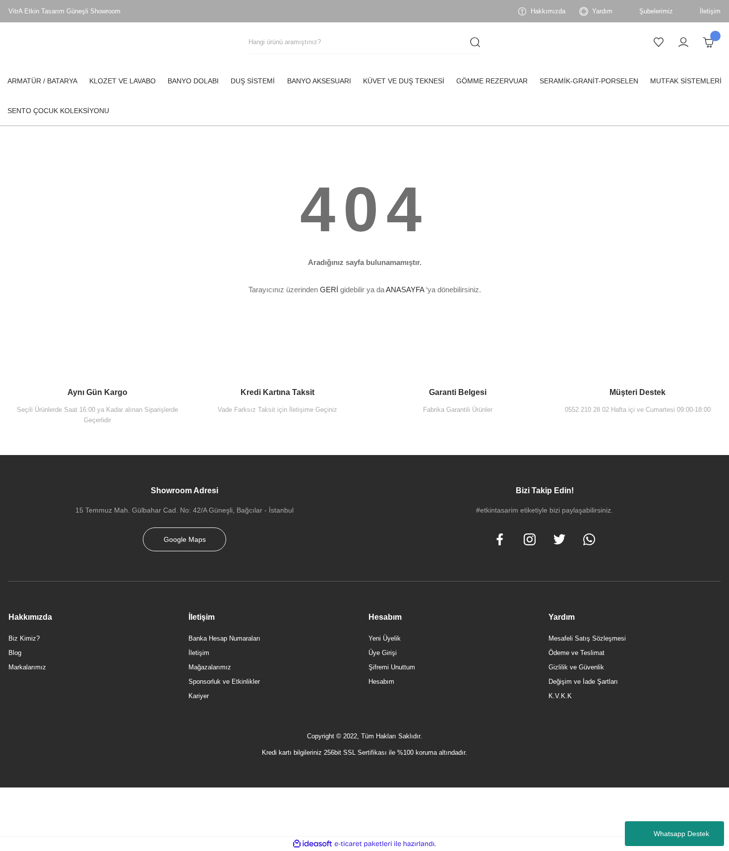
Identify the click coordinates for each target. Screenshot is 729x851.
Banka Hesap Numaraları (224, 638)
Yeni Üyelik (384, 638)
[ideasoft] (312, 844)
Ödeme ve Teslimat (576, 652)
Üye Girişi (382, 652)
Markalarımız (27, 667)
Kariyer (198, 696)
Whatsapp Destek (681, 834)
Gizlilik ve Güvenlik (576, 667)
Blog (14, 652)
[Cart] (708, 42)
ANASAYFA (405, 289)
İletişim (198, 652)
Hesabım (381, 681)
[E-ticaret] (363, 844)
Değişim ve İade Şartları (583, 681)
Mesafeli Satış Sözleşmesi (587, 638)
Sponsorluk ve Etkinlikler (224, 681)
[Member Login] (683, 42)
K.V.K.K (560, 696)
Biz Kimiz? (24, 638)
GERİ (329, 289)
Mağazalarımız (209, 667)
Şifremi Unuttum (391, 667)
